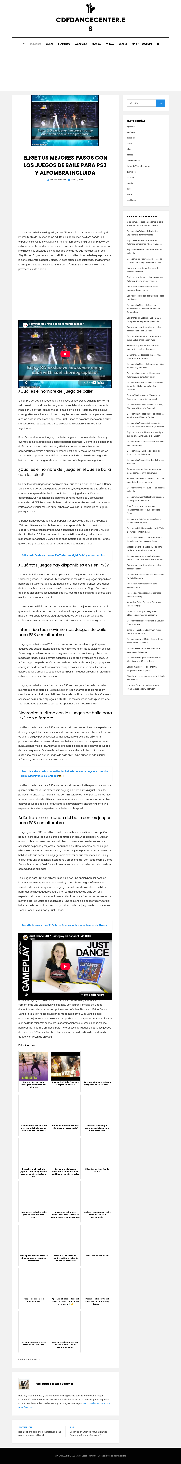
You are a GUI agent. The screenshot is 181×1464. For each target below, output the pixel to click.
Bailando (35, 43)
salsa (129, 194)
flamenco (131, 172)
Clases (123, 43)
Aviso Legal (82, 1456)
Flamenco (64, 43)
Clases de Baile (134, 160)
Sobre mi (147, 43)
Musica (96, 43)
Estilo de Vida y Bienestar (138, 166)
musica (130, 177)
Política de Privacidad (116, 1456)
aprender (131, 126)
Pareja (109, 43)
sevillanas (131, 200)
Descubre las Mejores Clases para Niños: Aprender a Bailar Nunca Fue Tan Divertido (145, 386)
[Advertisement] (90, 67)
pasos (129, 189)
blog (129, 149)
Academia (81, 43)
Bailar (49, 43)
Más (134, 43)
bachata (131, 132)
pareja (130, 183)
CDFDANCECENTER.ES (90, 24)
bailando (34, 1359)
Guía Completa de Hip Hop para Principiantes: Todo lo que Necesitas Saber (143, 510)
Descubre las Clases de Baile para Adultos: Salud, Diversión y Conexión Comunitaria (143, 308)
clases (130, 155)
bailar (129, 143)
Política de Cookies (96, 1456)
